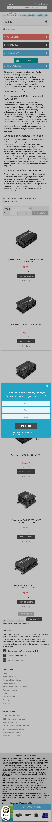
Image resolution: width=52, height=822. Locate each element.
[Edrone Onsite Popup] (26, 411)
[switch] (5, 818)
